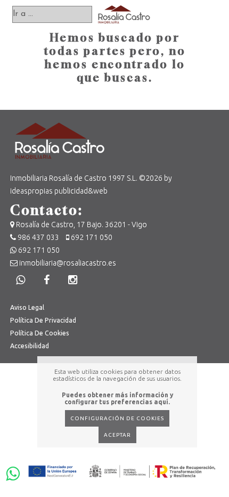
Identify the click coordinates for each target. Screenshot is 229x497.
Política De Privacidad (43, 320)
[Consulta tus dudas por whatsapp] (20, 280)
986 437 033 (38, 237)
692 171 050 (90, 237)
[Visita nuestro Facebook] (47, 280)
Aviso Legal (27, 307)
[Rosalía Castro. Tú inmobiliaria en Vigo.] (124, 14)
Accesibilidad (29, 345)
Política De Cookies (39, 333)
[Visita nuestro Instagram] (73, 280)
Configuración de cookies (117, 418)
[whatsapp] (11, 470)
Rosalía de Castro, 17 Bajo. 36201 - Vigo (80, 224)
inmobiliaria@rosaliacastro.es (67, 263)
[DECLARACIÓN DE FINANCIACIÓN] (121, 469)
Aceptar (117, 435)
